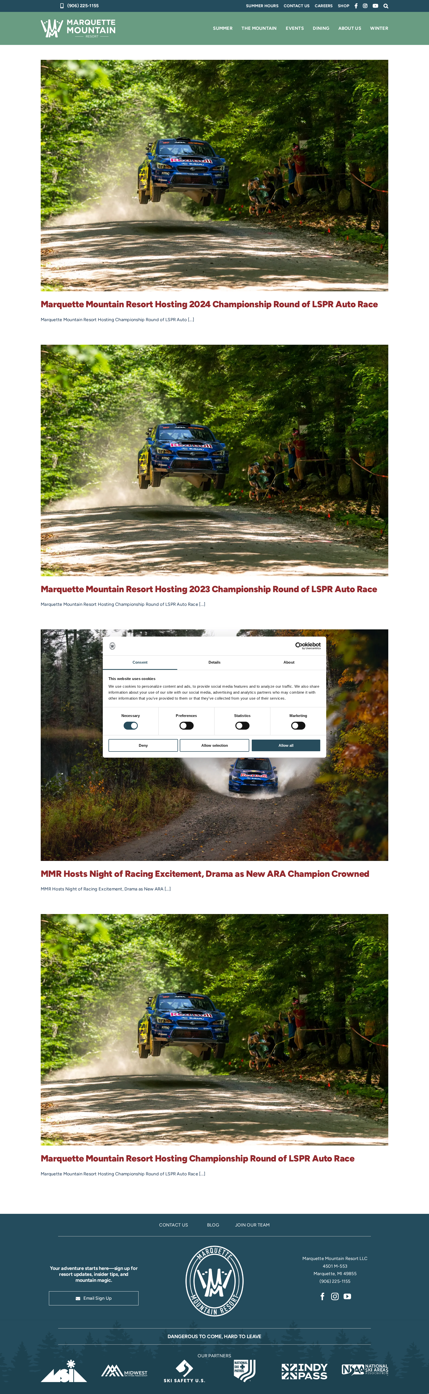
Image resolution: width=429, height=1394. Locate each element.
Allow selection (214, 745)
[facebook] (322, 1296)
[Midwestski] (124, 1362)
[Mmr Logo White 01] (214, 1246)
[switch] (186, 726)
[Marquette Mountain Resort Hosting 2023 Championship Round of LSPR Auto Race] (214, 460)
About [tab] (289, 662)
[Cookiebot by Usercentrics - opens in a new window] (299, 646)
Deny (143, 745)
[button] (386, 6)
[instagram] (335, 1296)
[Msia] (64, 1362)
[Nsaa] (365, 1362)
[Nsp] (244, 1362)
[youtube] (347, 1296)
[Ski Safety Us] (184, 1362)
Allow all (286, 745)
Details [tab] (215, 662)
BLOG (213, 1225)
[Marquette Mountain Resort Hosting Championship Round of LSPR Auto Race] (214, 1030)
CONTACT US (173, 1225)
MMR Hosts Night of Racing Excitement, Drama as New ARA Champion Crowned (205, 873)
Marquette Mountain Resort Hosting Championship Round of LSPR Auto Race (197, 1158)
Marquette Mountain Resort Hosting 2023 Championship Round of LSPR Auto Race (209, 589)
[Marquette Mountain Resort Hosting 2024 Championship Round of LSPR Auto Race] (214, 175)
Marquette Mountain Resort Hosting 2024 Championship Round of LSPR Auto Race (209, 304)
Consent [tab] (140, 662)
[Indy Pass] (305, 1362)
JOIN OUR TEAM (252, 1225)
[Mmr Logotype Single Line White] (78, 21)
